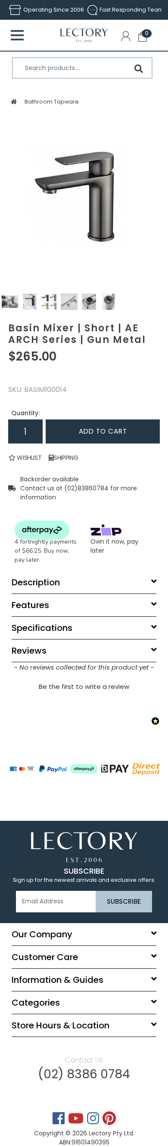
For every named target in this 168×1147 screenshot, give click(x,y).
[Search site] (138, 69)
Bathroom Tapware (51, 101)
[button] (127, 37)
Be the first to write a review (84, 686)
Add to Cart (103, 431)
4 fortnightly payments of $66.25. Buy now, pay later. (46, 551)
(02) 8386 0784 (84, 1074)
